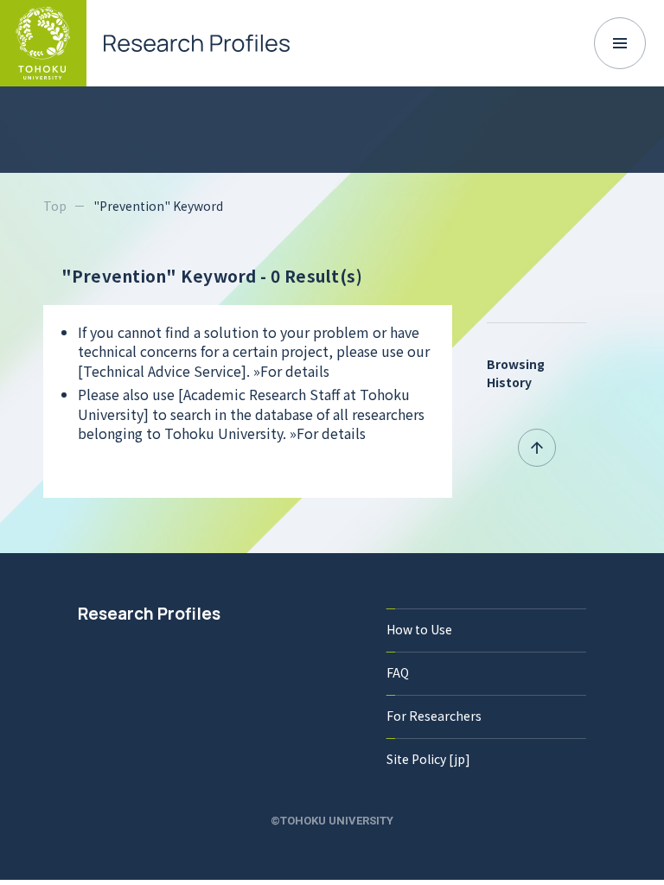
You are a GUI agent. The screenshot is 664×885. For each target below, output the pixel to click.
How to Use (419, 629)
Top (55, 205)
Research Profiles (149, 613)
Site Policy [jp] (428, 758)
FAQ (397, 672)
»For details (291, 370)
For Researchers (434, 715)
